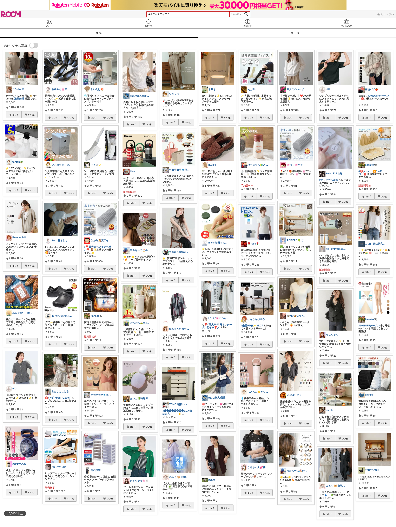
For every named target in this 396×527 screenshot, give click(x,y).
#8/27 (260, 325)
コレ (14, 115)
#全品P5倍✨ (248, 325)
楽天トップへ (385, 14)
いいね (31, 115)
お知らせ (247, 23)
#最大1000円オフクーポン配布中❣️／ (217, 326)
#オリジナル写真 (328, 179)
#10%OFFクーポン (369, 325)
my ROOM (346, 23)
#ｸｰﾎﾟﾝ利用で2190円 (59, 397)
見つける (148, 23)
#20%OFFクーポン (378, 95)
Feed (49, 23)
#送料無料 (18, 98)
